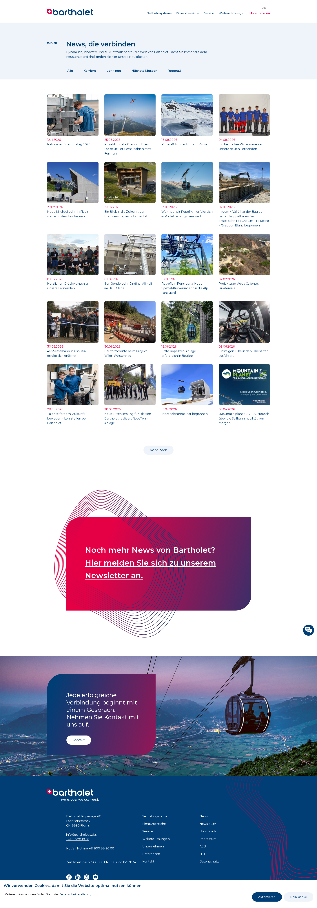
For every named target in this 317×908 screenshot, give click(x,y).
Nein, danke (298, 897)
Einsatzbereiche (187, 13)
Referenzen (151, 854)
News (204, 816)
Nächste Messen (144, 70)
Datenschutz (209, 861)
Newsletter (208, 824)
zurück (52, 43)
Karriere (90, 70)
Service (209, 13)
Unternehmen (260, 13)
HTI (202, 854)
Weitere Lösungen (232, 13)
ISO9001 (96, 862)
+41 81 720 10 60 (77, 839)
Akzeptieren (267, 897)
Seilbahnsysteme (159, 13)
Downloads (208, 831)
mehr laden (158, 450)
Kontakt (79, 740)
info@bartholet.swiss (81, 834)
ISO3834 (129, 862)
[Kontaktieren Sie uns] (308, 630)
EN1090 (109, 862)
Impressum (208, 839)
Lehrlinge (114, 70)
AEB (203, 846)
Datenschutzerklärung (76, 894)
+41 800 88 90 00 (101, 848)
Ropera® (174, 70)
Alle (70, 70)
